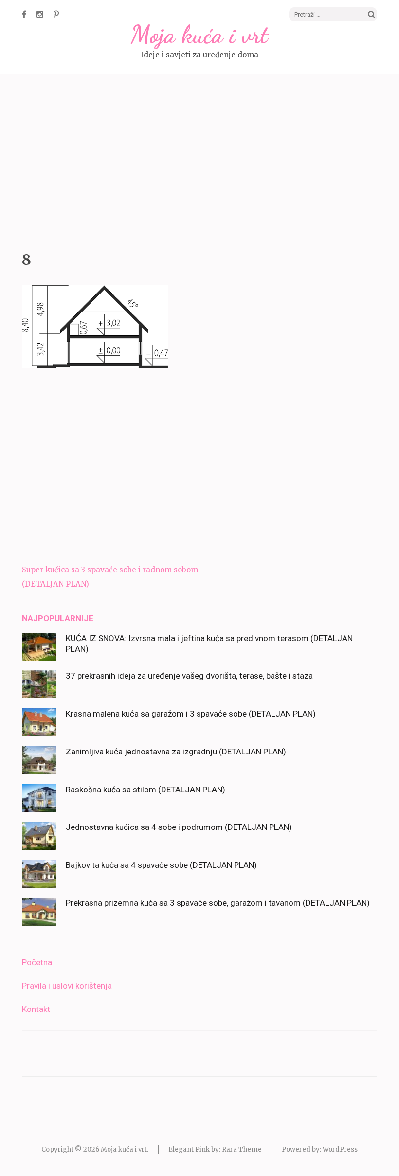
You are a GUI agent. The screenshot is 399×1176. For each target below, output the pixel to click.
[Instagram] (39, 14)
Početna (37, 962)
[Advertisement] (199, 160)
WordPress (340, 1149)
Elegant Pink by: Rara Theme (215, 1149)
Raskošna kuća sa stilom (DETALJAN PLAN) (145, 789)
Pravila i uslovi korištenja (67, 986)
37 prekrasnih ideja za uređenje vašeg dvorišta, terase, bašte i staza (189, 675)
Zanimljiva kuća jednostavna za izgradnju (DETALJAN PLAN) (176, 751)
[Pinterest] (56, 14)
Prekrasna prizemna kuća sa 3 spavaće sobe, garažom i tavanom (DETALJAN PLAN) (218, 903)
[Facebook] (24, 14)
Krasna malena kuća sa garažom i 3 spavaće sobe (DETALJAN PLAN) (191, 713)
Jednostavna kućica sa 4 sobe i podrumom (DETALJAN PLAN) (179, 827)
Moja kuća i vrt (199, 34)
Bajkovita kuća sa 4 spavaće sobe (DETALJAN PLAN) (161, 865)
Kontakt (36, 1009)
